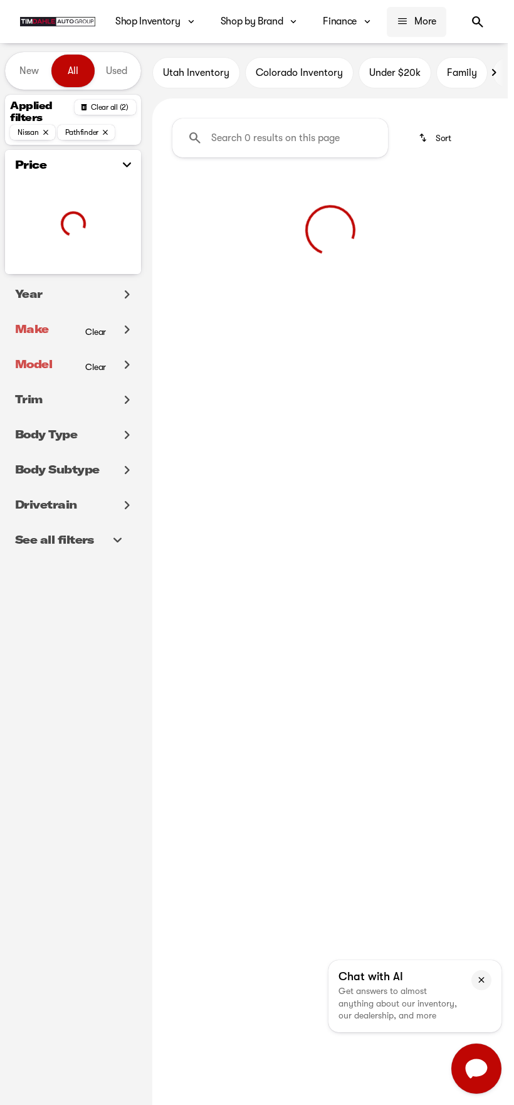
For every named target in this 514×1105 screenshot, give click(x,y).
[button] (481, 980)
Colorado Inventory (299, 72)
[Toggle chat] (476, 1069)
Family (462, 72)
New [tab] (29, 71)
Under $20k (395, 72)
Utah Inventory (196, 72)
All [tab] (73, 71)
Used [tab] (116, 71)
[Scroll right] (494, 73)
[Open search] (478, 22)
